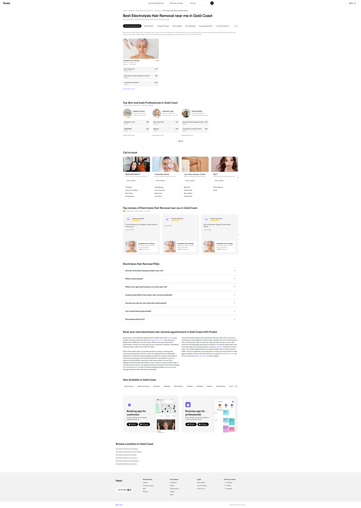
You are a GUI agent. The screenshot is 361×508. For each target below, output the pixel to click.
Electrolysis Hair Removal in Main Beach (127, 461)
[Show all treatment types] (236, 26)
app (136, 367)
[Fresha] (6, 3)
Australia (158, 10)
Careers (145, 482)
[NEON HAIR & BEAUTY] (136, 178)
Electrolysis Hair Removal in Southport (127, 449)
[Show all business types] (236, 386)
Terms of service (202, 485)
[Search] (212, 3)
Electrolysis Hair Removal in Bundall (126, 455)
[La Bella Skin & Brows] (165, 178)
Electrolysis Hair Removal (144, 10)
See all (180, 141)
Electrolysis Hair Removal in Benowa (126, 464)
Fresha (169, 338)
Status (172, 494)
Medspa (131, 10)
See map (166, 19)
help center (203, 356)
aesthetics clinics (157, 340)
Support (172, 491)
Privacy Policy (201, 482)
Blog (144, 488)
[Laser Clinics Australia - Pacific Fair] (195, 178)
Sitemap (145, 491)
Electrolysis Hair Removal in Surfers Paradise (129, 452)
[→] (237, 177)
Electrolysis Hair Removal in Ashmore (126, 458)
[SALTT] (224, 178)
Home (125, 10)
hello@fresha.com (227, 353)
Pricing (172, 485)
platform (220, 347)
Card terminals (174, 488)
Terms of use (201, 488)
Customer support (148, 485)
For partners (173, 482)
